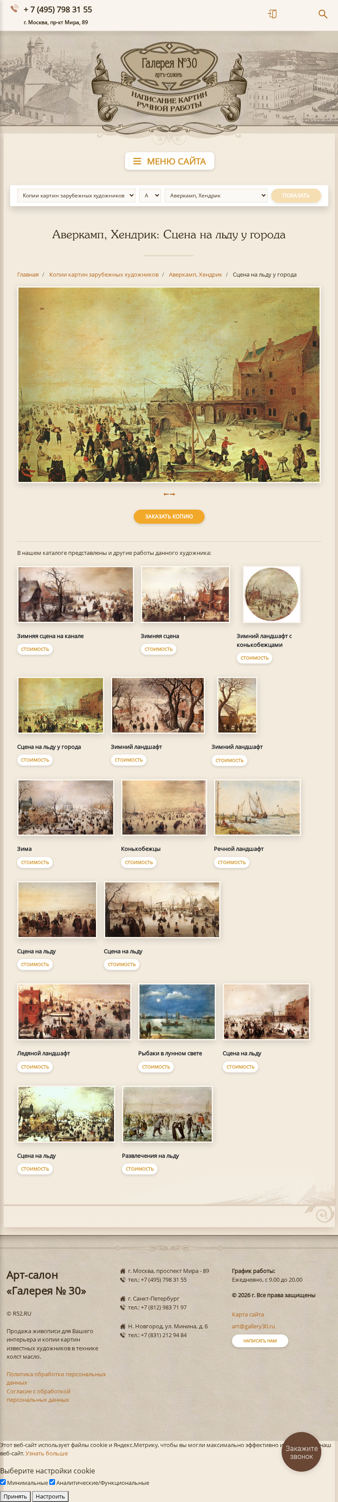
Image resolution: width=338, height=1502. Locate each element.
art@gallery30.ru (253, 1326)
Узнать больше (47, 1453)
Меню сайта (175, 161)
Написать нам (260, 1341)
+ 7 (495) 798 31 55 (58, 9)
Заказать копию (169, 516)
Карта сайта (248, 1314)
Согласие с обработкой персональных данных (38, 1395)
